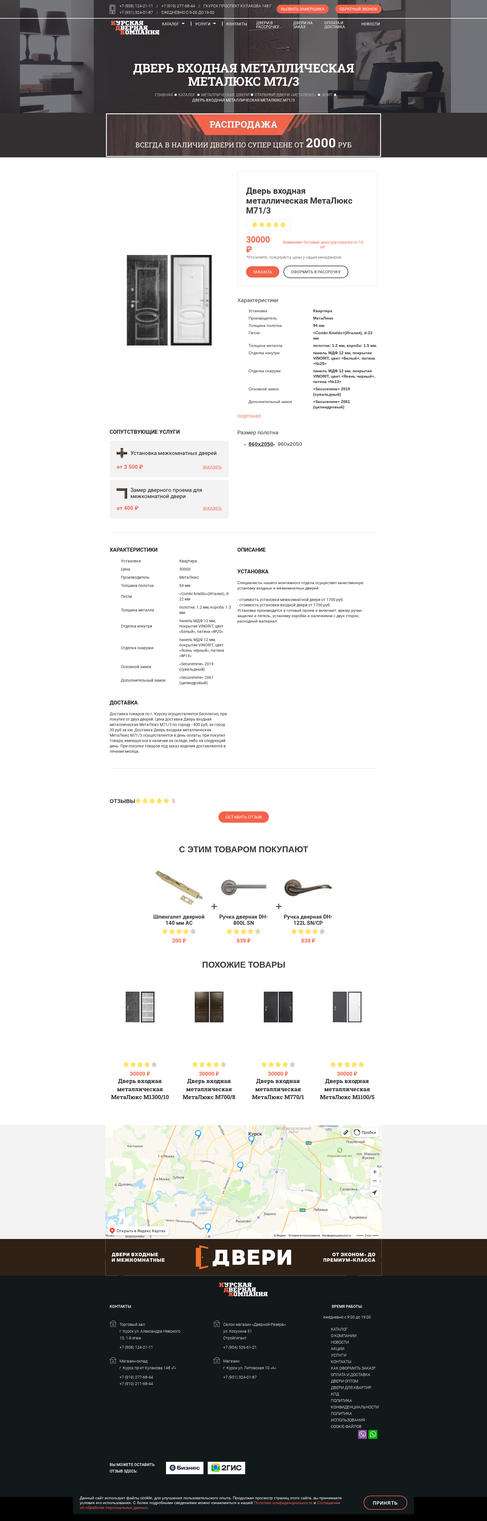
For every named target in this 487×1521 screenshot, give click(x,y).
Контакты (236, 24)
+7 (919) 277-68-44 (178, 6)
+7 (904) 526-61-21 (240, 1347)
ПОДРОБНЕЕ (249, 416)
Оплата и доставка (334, 25)
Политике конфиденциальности (283, 1502)
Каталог (170, 24)
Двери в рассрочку (267, 25)
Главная (164, 95)
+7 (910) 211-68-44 (136, 1383)
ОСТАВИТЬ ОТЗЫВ (243, 817)
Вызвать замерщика (302, 9)
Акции (337, 1348)
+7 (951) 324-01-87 (136, 12)
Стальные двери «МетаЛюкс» (285, 95)
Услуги (203, 24)
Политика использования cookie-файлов (348, 1420)
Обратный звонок (358, 9)
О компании (344, 1335)
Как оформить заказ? (353, 1368)
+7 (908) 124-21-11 (136, 6)
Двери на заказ (303, 25)
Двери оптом (344, 1381)
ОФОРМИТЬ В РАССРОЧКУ (316, 272)
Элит (327, 95)
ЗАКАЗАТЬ (262, 272)
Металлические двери (225, 95)
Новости (370, 24)
